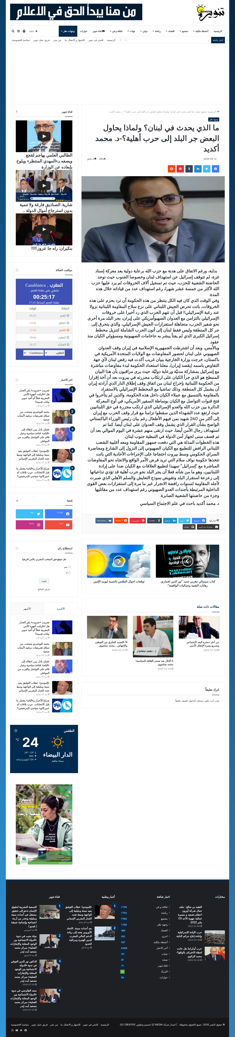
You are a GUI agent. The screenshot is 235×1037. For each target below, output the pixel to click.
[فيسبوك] (215, 168)
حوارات (83, 31)
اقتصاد (171, 31)
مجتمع (185, 31)
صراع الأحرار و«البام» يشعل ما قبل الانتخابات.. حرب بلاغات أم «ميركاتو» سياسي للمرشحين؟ (32, 472)
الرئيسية (218, 31)
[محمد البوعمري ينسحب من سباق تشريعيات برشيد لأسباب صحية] (62, 417)
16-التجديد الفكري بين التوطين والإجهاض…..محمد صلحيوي (111, 643)
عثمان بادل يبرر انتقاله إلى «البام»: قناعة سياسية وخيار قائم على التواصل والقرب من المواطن (161, 40)
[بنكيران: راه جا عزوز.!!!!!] (44, 229)
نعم (65, 566)
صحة (165, 959)
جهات (132, 31)
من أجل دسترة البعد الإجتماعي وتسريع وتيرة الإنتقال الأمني (202, 643)
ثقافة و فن (117, 31)
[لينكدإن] (198, 168)
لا (66, 572)
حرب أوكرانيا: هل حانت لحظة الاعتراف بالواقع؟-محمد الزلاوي (189, 952)
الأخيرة (61, 608)
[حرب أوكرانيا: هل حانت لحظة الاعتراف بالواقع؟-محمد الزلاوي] (215, 953)
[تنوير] (210, 13)
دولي (145, 31)
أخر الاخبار (162, 948)
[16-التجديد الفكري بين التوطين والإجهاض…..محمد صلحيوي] (107, 627)
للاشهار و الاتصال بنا (75, 40)
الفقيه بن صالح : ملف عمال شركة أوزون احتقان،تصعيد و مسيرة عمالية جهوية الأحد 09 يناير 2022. (190, 914)
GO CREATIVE (127, 1024)
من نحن (57, 40)
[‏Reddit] (171, 168)
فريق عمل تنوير (41, 40)
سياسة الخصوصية (21, 40)
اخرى (165, 936)
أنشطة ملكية (202, 31)
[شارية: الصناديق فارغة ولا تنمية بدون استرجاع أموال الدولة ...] (44, 186)
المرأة (164, 971)
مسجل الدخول (196, 700)
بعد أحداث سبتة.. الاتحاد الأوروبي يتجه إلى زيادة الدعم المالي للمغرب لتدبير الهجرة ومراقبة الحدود (79, 936)
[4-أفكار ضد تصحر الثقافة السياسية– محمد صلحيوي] (153, 636)
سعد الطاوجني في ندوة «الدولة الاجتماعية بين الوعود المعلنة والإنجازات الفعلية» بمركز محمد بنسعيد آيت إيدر (23, 998)
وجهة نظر (201, 111)
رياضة (158, 31)
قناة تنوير (97, 31)
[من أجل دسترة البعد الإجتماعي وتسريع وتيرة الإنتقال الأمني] (199, 627)
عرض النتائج (44, 589)
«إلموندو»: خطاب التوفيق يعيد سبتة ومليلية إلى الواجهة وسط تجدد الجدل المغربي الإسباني (33, 454)
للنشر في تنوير (95, 40)
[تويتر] (206, 168)
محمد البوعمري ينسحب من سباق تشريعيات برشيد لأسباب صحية (33, 415)
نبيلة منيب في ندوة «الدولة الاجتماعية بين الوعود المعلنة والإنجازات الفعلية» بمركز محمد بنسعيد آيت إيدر (23, 943)
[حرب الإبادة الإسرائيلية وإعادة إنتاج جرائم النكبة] (215, 937)
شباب (165, 953)
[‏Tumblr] (189, 168)
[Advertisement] (117, 71)
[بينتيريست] (180, 168)
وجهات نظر (69, 31)
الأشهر (27, 608)
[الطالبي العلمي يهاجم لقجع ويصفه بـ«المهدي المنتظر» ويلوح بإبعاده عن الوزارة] (44, 136)
